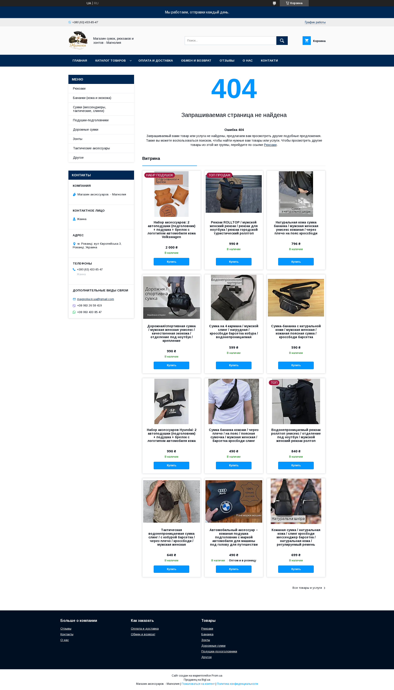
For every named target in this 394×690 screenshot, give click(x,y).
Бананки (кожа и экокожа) (92, 98)
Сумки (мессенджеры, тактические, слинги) (89, 109)
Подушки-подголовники (91, 120)
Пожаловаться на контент (198, 683)
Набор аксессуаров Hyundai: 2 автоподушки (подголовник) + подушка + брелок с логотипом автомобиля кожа (171, 435)
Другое (78, 157)
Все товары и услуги (307, 587)
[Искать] (282, 40)
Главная (80, 60)
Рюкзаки (270, 145)
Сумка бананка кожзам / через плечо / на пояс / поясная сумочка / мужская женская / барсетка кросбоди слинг (234, 435)
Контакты (66, 634)
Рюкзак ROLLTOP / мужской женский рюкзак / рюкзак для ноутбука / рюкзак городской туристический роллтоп (234, 227)
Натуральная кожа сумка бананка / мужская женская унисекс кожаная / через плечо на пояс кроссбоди (296, 227)
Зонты (77, 139)
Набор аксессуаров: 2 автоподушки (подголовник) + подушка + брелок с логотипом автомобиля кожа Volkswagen (172, 229)
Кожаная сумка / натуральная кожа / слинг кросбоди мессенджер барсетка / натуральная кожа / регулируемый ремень (296, 537)
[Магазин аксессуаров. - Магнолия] (78, 49)
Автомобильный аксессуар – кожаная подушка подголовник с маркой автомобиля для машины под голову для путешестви (234, 537)
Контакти (269, 60)
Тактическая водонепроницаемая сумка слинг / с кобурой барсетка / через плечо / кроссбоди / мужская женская (171, 537)
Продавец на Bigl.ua (197, 679)
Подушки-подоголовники (219, 651)
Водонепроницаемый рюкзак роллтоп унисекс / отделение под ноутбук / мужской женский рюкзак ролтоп (296, 435)
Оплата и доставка (155, 60)
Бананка (207, 634)
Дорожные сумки (85, 129)
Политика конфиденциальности (237, 683)
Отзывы (227, 60)
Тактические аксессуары (91, 148)
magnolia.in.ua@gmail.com (95, 299)
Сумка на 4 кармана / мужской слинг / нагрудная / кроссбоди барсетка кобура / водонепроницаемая (233, 331)
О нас (248, 60)
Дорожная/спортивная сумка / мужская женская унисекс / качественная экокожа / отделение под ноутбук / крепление (171, 333)
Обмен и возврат (196, 60)
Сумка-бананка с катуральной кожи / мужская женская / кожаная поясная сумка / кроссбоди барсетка (296, 331)
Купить (171, 261)
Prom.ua (217, 675)
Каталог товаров (110, 60)
